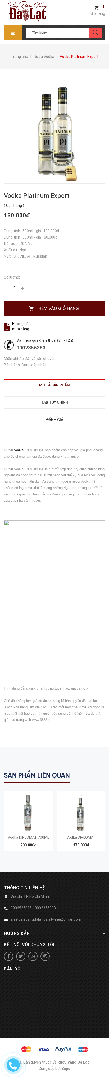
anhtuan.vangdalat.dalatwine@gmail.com (46, 919)
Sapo (65, 1068)
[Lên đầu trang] (102, 1064)
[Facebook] (8, 956)
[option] (28, 823)
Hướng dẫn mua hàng (21, 326)
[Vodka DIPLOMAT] (81, 812)
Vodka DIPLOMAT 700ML (28, 837)
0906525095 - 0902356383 (33, 908)
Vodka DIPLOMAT (81, 837)
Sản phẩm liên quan (37, 775)
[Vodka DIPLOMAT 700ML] (28, 812)
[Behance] (33, 956)
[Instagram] (45, 956)
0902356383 (31, 348)
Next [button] (100, 774)
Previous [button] (89, 774)
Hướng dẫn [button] (17, 933)
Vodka (19, 450)
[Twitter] (20, 956)
